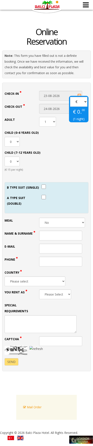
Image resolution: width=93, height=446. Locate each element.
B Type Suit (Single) (23, 187)
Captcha (12, 339)
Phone (10, 259)
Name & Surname (19, 233)
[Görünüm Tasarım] (81, 443)
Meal (9, 220)
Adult (10, 120)
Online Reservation (46, 36)
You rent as (15, 292)
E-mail (10, 246)
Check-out (14, 107)
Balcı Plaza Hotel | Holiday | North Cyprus (46, 6)
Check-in (12, 93)
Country (12, 272)
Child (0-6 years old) (22, 133)
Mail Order (34, 407)
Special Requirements (16, 308)
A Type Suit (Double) (16, 201)
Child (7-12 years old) (22, 152)
